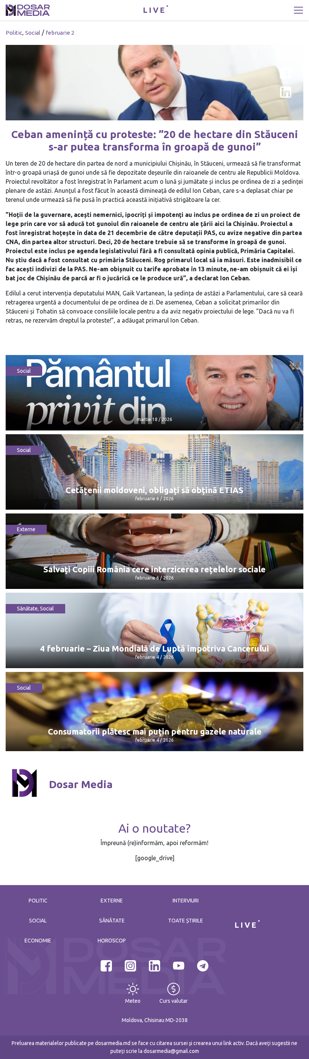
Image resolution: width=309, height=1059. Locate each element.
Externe (26, 529)
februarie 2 (60, 32)
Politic (14, 32)
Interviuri (186, 901)
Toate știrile (185, 921)
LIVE (154, 10)
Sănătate (27, 609)
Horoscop (112, 941)
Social (32, 32)
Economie (37, 941)
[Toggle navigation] (298, 10)
